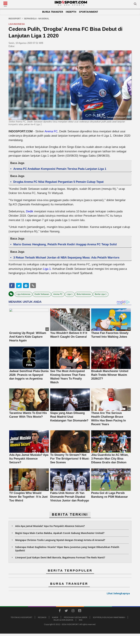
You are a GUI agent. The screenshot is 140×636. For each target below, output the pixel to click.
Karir (55, 617)
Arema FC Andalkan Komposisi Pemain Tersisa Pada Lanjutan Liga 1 (59, 168)
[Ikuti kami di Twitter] (66, 611)
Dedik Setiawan (41, 294)
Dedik (30, 211)
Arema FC (51, 131)
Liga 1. (47, 268)
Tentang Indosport (21, 617)
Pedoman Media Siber (75, 617)
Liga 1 (70, 294)
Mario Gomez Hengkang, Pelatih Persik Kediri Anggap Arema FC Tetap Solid (65, 244)
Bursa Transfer (52, 11)
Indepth (71, 11)
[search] (135, 4)
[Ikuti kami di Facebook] (59, 611)
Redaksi (42, 617)
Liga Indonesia (23, 294)
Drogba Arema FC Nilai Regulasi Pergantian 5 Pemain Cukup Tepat (58, 181)
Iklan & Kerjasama (63, 620)
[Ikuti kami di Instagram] (73, 611)
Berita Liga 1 (101, 294)
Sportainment (88, 11)
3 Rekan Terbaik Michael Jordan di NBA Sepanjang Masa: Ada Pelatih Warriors (66, 257)
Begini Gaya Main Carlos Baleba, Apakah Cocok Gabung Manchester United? (59, 533)
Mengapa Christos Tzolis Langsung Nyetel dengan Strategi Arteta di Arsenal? (60, 540)
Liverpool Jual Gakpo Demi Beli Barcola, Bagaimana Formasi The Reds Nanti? (60, 557)
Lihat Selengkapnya (118, 593)
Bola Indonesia (84, 294)
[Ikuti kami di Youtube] (79, 611)
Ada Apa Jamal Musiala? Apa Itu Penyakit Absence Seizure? (50, 526)
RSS (80, 620)
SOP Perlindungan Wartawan (109, 617)
